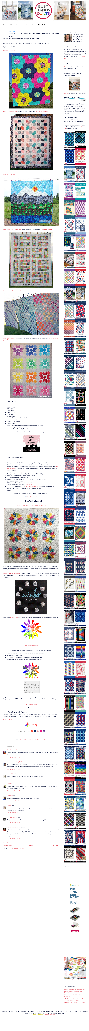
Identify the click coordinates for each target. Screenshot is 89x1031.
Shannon (9, 805)
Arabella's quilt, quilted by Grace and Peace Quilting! (31, 505)
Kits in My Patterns (43, 24)
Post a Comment (7, 842)
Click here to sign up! (9, 719)
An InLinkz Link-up (31, 704)
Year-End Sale (14, 617)
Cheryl (9, 783)
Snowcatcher (10, 773)
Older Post (55, 845)
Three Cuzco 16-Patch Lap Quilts (12, 290)
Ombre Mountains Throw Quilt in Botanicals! (75, 1002)
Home (31, 845)
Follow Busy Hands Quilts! (31, 645)
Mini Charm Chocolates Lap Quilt (12, 229)
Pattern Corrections (30, 24)
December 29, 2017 (13, 757)
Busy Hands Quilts (29, 739)
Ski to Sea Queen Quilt (9, 174)
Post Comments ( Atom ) (17, 848)
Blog (4, 24)
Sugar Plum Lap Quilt (9, 338)
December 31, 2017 (13, 838)
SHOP (10, 24)
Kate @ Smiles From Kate (14, 827)
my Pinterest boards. (25, 472)
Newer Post (7, 845)
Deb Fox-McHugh (12, 817)
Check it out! (28, 484)
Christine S (10, 795)
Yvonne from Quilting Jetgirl (15, 762)
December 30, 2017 (13, 812)
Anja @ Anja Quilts (12, 750)
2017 (21, 739)
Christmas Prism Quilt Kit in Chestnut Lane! (74, 989)
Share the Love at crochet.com (74, 980)
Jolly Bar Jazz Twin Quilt (10, 111)
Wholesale (18, 24)
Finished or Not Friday (40, 739)
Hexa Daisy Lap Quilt (9, 50)
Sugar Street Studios (50, 1014)
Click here (66, 66)
